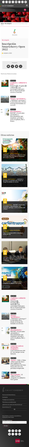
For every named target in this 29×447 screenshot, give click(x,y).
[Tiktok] (22, 2)
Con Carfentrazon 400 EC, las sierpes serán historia (13, 233)
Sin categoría (8, 23)
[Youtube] (16, 2)
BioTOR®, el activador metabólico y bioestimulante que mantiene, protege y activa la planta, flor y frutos (17, 117)
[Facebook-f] (6, 2)
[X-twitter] (3, 2)
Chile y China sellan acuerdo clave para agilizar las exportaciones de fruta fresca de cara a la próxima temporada (13, 258)
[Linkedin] (10, 2)
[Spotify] (25, 2)
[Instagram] (13, 2)
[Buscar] (25, 10)
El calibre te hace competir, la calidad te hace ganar (12, 282)
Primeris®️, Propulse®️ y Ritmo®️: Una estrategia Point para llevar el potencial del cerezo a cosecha (18, 89)
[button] (8, 66)
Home (2, 23)
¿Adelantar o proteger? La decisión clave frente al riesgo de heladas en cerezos (18, 102)
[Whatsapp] (19, 2)
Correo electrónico (7, 420)
